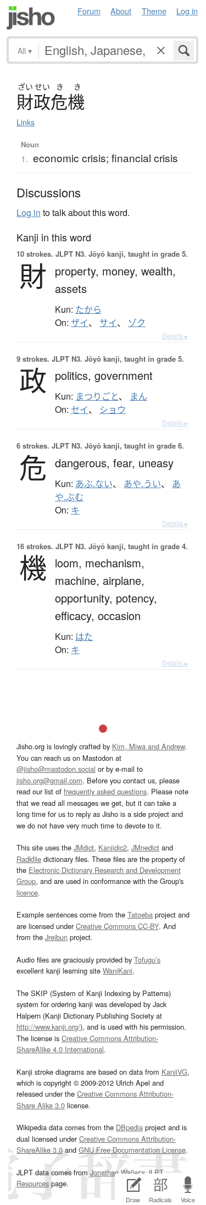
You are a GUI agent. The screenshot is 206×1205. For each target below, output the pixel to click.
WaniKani (117, 970)
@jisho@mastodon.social (56, 769)
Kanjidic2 (112, 847)
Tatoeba (140, 914)
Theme (154, 10)
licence (27, 892)
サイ (108, 323)
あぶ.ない (94, 484)
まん (138, 396)
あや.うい (142, 484)
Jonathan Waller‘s (117, 1172)
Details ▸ (175, 335)
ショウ (112, 409)
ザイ (79, 323)
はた (84, 637)
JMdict (84, 847)
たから (88, 309)
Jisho (31, 18)
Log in (187, 10)
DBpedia (129, 1127)
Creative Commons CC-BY (117, 926)
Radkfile (28, 859)
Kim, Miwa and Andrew (148, 746)
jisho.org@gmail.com (49, 780)
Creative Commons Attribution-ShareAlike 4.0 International (87, 1043)
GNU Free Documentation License (132, 1150)
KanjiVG (174, 1071)
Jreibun (56, 937)
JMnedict (145, 847)
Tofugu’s (147, 959)
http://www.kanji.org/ (48, 1026)
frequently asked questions (105, 791)
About (120, 10)
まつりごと (97, 396)
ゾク (137, 323)
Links (25, 122)
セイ (79, 409)
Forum (89, 10)
